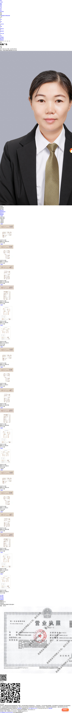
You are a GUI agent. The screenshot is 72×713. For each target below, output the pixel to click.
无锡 (1, 26)
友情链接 (2, 599)
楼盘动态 (2, 213)
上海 (1, 24)
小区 (1, 7)
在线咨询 (2, 207)
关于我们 (2, 595)
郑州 (1, 35)
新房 (1, 6)
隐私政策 (50, 708)
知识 (1, 10)
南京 (3, 31)
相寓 (1, 4)
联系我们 (2, 596)
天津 (1, 33)
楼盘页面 (2, 210)
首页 (1, 0)
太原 (3, 33)
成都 (1, 28)
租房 (1, 3)
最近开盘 (2, 38)
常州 (3, 28)
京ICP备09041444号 (33, 708)
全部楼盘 (2, 37)
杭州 (1, 21)
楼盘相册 (2, 214)
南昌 (1, 31)
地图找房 (2, 39)
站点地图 (2, 598)
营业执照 (19, 708)
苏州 (3, 24)
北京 (1, 19)
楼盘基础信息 (2, 211)
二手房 (1, 2)
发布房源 (2, 11)
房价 (1, 8)
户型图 (1, 215)
